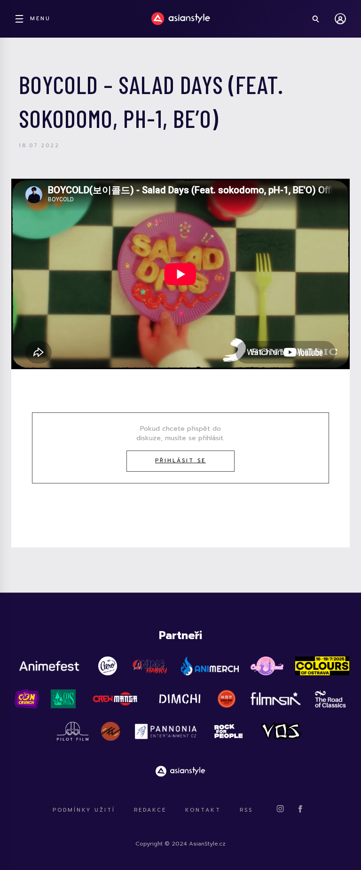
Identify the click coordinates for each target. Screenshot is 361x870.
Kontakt (203, 810)
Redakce (150, 810)
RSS (246, 810)
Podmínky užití (84, 810)
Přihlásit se (180, 461)
